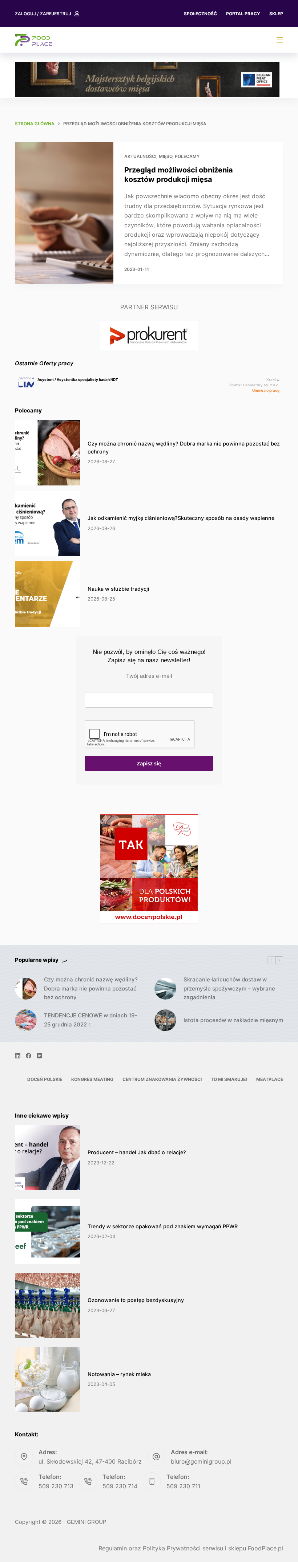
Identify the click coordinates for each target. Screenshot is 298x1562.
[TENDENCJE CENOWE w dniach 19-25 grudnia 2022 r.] (26, 1020)
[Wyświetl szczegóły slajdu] (147, 79)
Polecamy (187, 156)
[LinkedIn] (17, 1055)
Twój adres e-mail (149, 675)
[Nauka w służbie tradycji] (47, 594)
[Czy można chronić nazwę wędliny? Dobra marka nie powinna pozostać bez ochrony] (47, 452)
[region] (147, 79)
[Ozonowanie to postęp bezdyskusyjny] (47, 1305)
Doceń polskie (44, 1079)
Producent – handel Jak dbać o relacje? (137, 1152)
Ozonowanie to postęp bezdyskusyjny (136, 1300)
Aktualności (140, 156)
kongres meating (92, 1079)
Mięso (165, 156)
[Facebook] (28, 1055)
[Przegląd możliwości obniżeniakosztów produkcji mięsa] (64, 213)
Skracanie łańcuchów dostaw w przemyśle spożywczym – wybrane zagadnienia (229, 988)
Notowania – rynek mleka (119, 1374)
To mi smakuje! (229, 1079)
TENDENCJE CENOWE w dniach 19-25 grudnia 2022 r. (90, 1020)
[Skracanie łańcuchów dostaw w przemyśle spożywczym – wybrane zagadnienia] (165, 989)
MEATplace (269, 1079)
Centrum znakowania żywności (162, 1079)
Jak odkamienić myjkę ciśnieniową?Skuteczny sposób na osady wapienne (181, 518)
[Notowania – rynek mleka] (47, 1379)
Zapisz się (149, 763)
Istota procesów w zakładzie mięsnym (233, 1020)
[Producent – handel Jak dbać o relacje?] (47, 1158)
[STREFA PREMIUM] (280, 40)
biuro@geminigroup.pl (201, 1461)
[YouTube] (39, 1055)
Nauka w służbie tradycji (118, 589)
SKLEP (276, 13)
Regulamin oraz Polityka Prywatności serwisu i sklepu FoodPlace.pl (190, 1548)
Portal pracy (243, 13)
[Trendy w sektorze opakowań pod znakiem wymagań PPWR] (47, 1231)
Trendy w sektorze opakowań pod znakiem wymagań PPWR (163, 1226)
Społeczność (200, 13)
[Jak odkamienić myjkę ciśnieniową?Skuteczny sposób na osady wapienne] (47, 523)
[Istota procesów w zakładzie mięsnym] (165, 1020)
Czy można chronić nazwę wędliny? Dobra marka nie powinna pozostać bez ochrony (91, 988)
